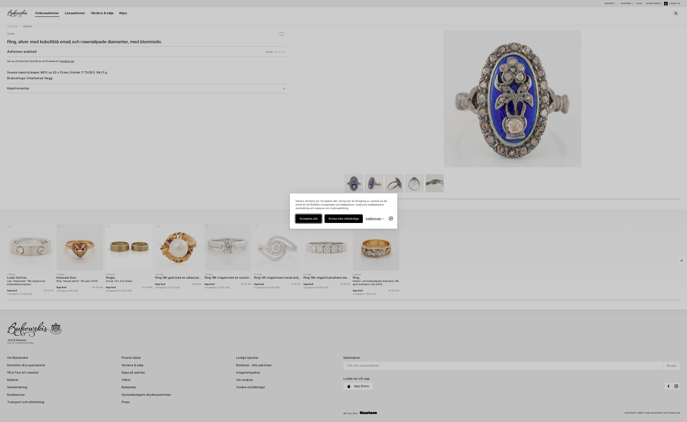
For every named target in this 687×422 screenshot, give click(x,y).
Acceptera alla (308, 218)
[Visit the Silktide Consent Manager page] (391, 218)
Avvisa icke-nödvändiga (343, 218)
